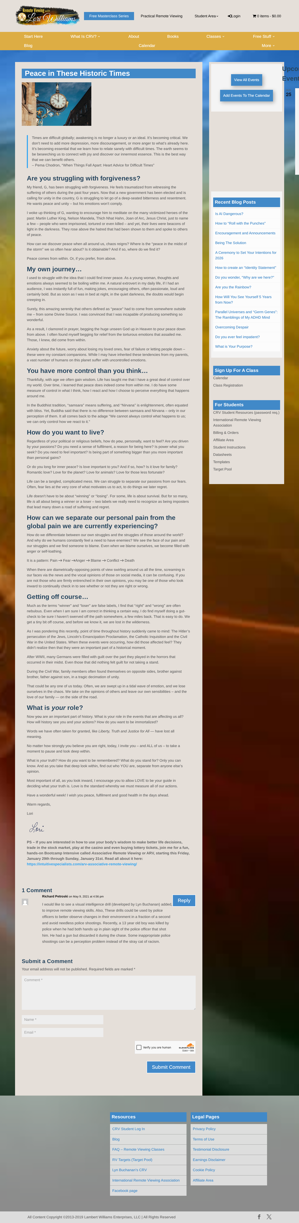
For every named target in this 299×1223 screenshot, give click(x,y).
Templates (221, 462)
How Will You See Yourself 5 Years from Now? (243, 299)
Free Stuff (262, 37)
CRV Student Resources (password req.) (246, 413)
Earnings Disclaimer (209, 1160)
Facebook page (124, 1191)
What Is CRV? (83, 37)
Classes (213, 37)
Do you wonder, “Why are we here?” (244, 277)
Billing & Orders (226, 433)
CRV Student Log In (128, 1129)
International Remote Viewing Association (146, 1180)
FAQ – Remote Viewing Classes (138, 1149)
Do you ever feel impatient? (237, 337)
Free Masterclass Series (109, 16)
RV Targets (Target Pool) (132, 1160)
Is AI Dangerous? (229, 214)
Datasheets (222, 455)
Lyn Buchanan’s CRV (129, 1170)
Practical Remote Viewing (161, 16)
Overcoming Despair (232, 327)
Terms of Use (203, 1139)
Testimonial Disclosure (211, 1149)
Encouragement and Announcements (245, 233)
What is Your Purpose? (233, 346)
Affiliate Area (223, 440)
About (133, 37)
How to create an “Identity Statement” (245, 268)
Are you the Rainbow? (233, 287)
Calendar (147, 46)
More (266, 46)
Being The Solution (230, 243)
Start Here (33, 37)
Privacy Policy (204, 1129)
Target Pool (222, 469)
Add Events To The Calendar (246, 95)
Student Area (205, 16)
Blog (28, 46)
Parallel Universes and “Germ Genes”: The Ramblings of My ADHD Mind (246, 314)
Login (235, 16)
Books (173, 37)
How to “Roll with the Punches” (240, 223)
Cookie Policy (204, 1170)
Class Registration (228, 385)
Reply (184, 900)
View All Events (246, 80)
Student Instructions (229, 447)
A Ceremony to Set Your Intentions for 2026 (245, 255)
